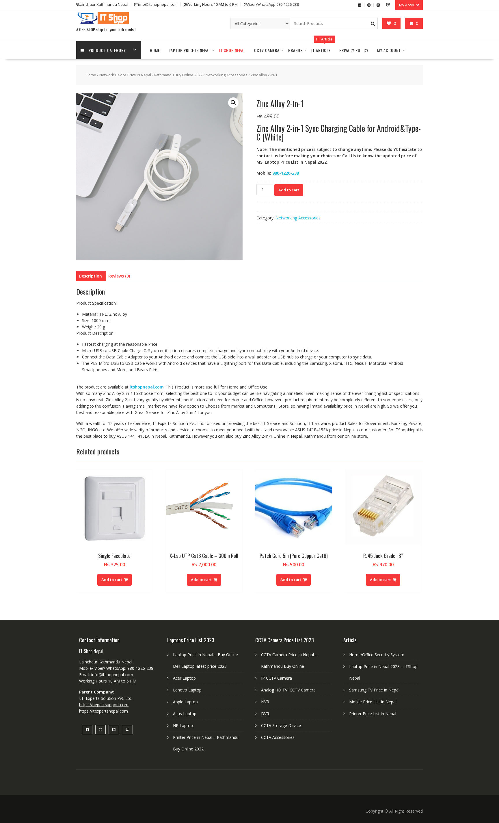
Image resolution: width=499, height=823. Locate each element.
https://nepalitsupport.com (104, 704)
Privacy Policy (353, 50)
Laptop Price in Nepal (190, 50)
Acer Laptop (184, 678)
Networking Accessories (226, 74)
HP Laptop (183, 725)
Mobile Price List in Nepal (372, 701)
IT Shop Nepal (232, 50)
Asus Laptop (184, 713)
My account (389, 50)
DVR (265, 713)
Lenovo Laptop (187, 690)
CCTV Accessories (278, 737)
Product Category (107, 50)
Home (155, 50)
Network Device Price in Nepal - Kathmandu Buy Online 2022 (150, 74)
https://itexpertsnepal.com (103, 711)
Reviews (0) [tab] (119, 276)
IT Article (321, 50)
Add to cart (288, 190)
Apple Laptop (185, 701)
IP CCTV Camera (276, 678)
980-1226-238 (285, 173)
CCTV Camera (267, 50)
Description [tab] (90, 276)
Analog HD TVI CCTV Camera (288, 690)
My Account (409, 5)
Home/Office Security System (376, 654)
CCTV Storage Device (281, 725)
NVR (265, 701)
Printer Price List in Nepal (372, 713)
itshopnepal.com (147, 387)
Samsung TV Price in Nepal (374, 690)
